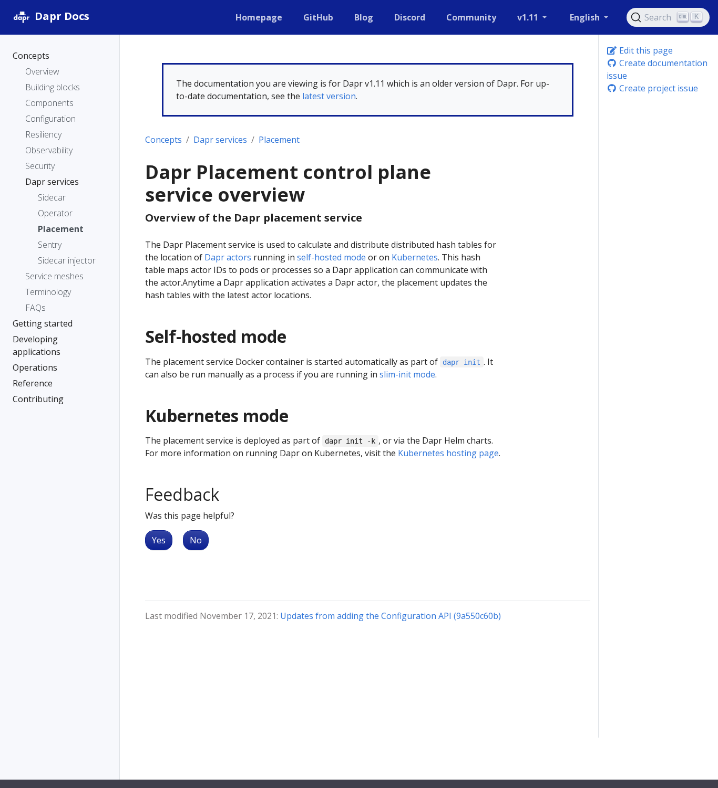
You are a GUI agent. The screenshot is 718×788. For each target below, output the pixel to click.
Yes (159, 540)
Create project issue (657, 88)
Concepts (163, 139)
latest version (329, 96)
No (196, 540)
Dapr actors (227, 257)
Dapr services (220, 139)
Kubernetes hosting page (448, 453)
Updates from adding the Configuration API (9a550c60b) (390, 616)
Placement (279, 139)
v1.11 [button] (528, 17)
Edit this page (645, 50)
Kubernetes (415, 257)
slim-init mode (407, 374)
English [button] (586, 17)
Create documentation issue (657, 69)
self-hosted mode (331, 257)
